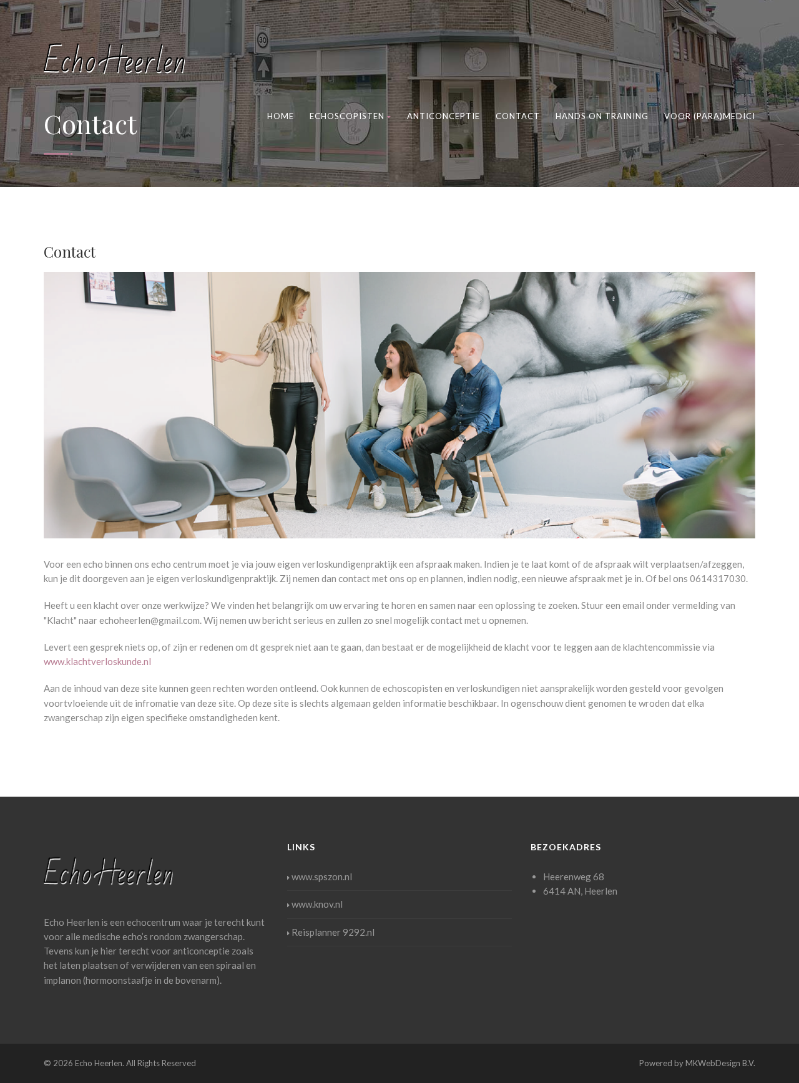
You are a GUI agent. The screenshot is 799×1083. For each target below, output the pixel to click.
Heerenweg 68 (573, 876)
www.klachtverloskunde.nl (97, 661)
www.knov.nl (317, 904)
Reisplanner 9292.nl (333, 932)
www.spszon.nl (322, 876)
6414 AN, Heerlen (580, 890)
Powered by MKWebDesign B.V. (697, 1063)
